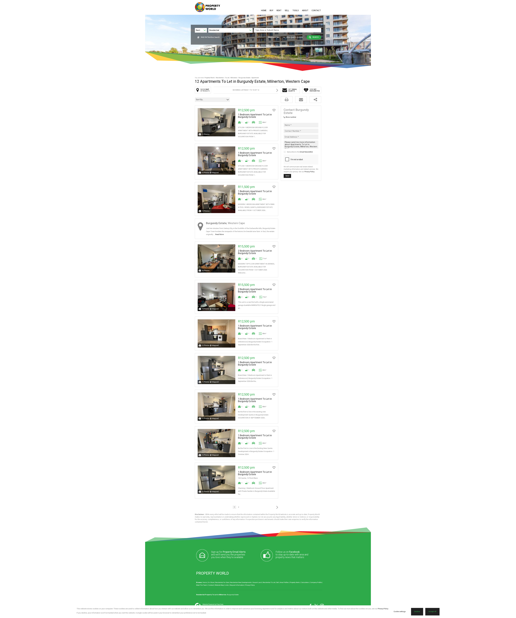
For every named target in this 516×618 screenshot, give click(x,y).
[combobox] (288, 30)
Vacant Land (257, 582)
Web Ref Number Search (210, 37)
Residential (220, 78)
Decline (417, 611)
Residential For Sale (222, 582)
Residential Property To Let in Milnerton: (211, 595)
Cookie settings (400, 611)
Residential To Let (269, 582)
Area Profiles (284, 582)
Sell (277, 582)
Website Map (219, 585)
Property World (209, 78)
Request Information (237, 585)
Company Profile (316, 582)
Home (205, 582)
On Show (211, 582)
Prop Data (219, 604)
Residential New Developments (240, 582)
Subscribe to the (300, 152)
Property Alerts (295, 582)
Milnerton (234, 78)
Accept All (432, 611)
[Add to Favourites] (274, 110)
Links (227, 585)
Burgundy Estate (244, 78)
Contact (211, 585)
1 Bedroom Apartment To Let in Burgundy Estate (255, 115)
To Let (227, 78)
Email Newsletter (306, 152)
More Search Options (294, 37)
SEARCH (315, 37)
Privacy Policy (309, 172)
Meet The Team (201, 585)
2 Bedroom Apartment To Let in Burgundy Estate (255, 252)
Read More (219, 234)
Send (287, 176)
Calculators (305, 582)
